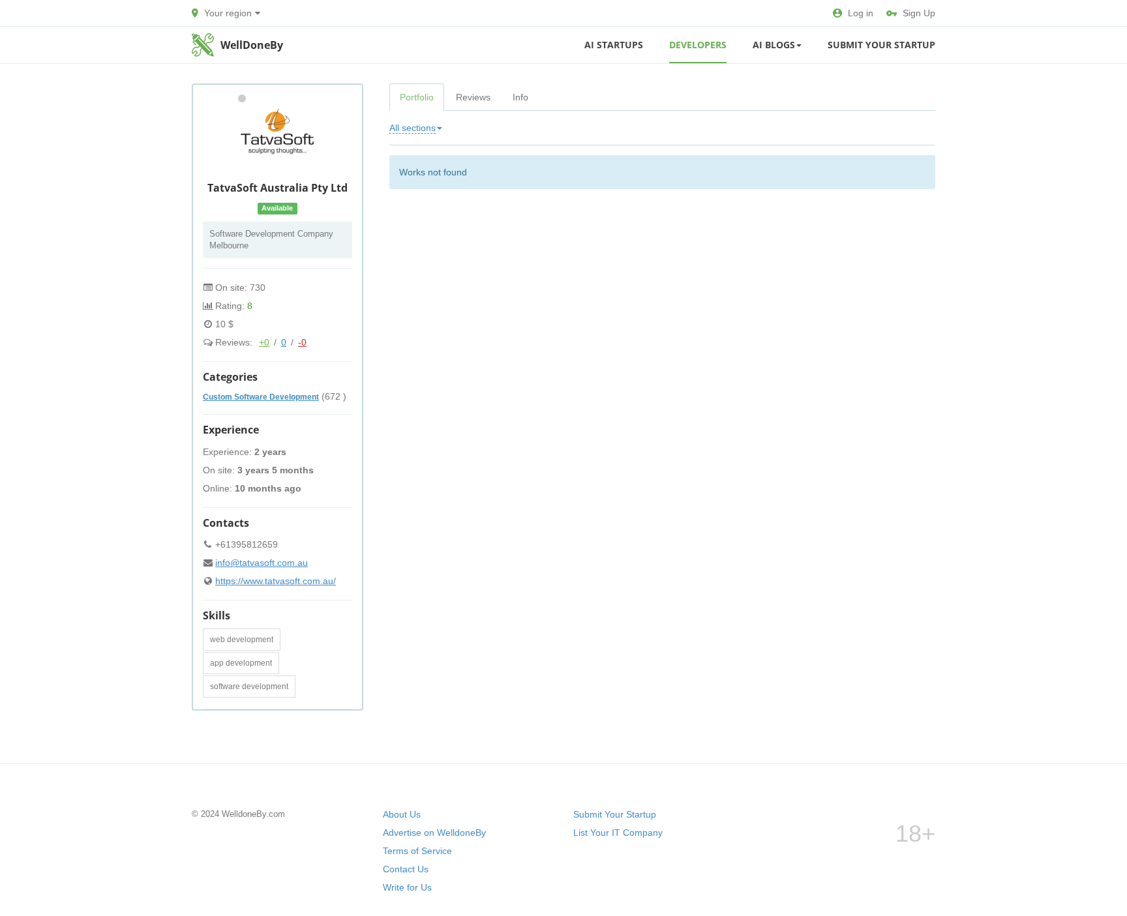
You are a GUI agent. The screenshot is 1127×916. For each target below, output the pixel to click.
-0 (302, 342)
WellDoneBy (251, 45)
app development (241, 663)
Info (520, 97)
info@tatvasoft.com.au (261, 562)
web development (241, 639)
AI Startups (613, 44)
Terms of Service (417, 851)
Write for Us (407, 887)
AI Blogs (774, 44)
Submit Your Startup (881, 44)
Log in (860, 13)
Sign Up (919, 13)
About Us (402, 814)
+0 (264, 342)
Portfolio (417, 97)
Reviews (473, 97)
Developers (698, 44)
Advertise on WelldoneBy (434, 832)
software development (249, 686)
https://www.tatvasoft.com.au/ (275, 581)
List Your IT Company (618, 832)
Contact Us (405, 869)
